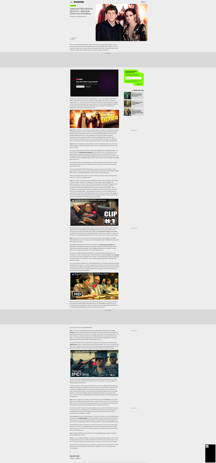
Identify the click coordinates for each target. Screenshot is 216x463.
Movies (77, 458)
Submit (138, 84)
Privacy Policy (135, 81)
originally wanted (82, 418)
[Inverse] (79, 2)
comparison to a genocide (85, 152)
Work (71, 458)
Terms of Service (129, 81)
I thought (117, 255)
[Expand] (206, 445)
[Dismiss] (214, 445)
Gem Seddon (74, 38)
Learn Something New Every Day (130, 72)
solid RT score (73, 344)
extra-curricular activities (106, 244)
